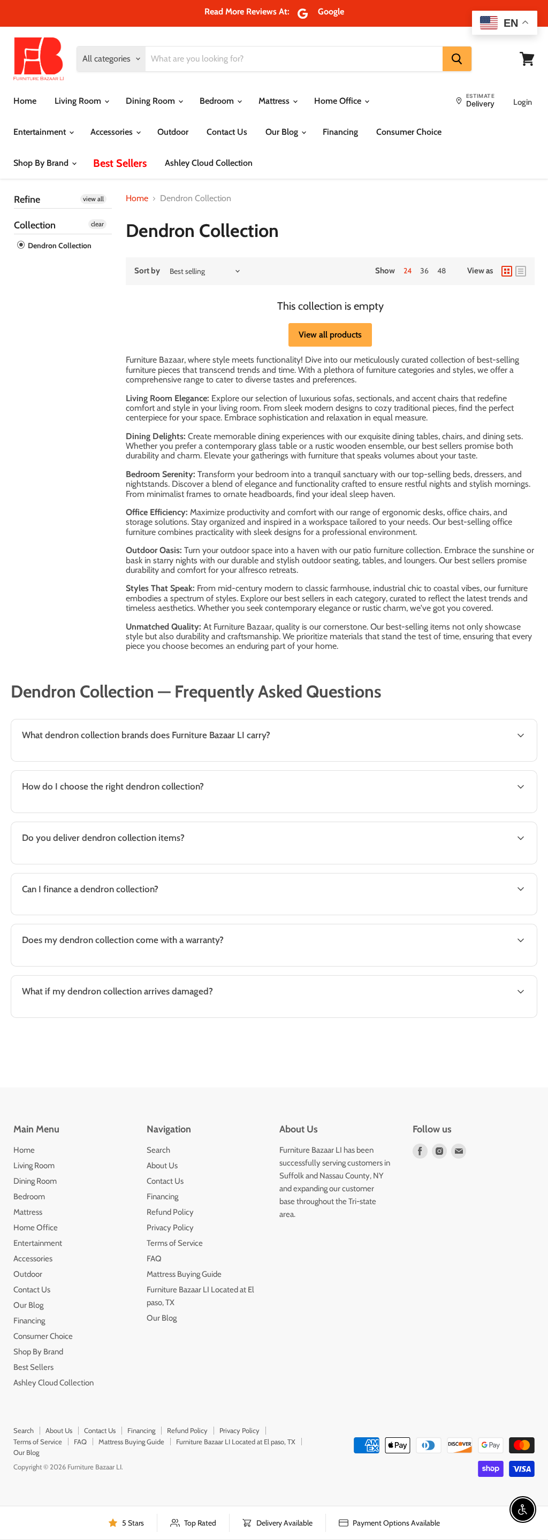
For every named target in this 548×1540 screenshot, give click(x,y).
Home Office (338, 101)
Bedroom (218, 101)
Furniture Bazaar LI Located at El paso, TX (235, 1441)
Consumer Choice (409, 132)
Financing (340, 132)
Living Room (79, 101)
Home (24, 101)
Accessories (112, 132)
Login (522, 102)
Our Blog (282, 132)
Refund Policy (170, 1212)
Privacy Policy (170, 1227)
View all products (330, 335)
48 (441, 270)
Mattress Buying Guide (184, 1274)
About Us (162, 1165)
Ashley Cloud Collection (209, 163)
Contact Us (227, 132)
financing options (102, 914)
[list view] (520, 271)
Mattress (275, 101)
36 (424, 270)
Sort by (147, 270)
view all (93, 199)
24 (408, 270)
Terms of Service (175, 1243)
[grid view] (506, 271)
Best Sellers (120, 163)
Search (158, 1150)
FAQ (154, 1258)
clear (97, 224)
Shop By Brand (42, 163)
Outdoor (172, 132)
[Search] (457, 59)
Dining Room (151, 101)
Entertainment (40, 132)
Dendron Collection (59, 245)
